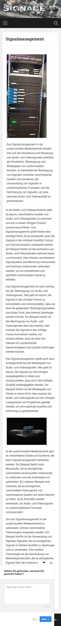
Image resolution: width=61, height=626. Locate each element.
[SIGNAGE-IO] (30, 9)
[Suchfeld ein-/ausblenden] (56, 23)
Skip (35, 619)
